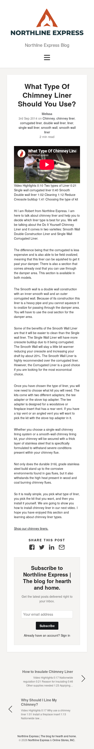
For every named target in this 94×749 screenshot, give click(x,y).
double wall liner (55, 123)
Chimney (49, 118)
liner (70, 123)
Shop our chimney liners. (31, 528)
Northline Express (38, 740)
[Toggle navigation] (47, 58)
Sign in (65, 635)
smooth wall (49, 127)
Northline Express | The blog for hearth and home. (47, 736)
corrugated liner (31, 123)
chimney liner (65, 118)
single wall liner (29, 127)
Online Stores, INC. (63, 740)
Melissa (47, 113)
